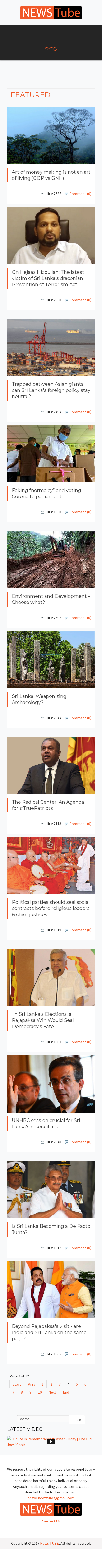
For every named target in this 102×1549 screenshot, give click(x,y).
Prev (31, 1384)
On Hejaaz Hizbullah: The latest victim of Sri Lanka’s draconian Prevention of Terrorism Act (48, 278)
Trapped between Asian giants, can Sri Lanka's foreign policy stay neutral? (51, 390)
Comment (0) (80, 193)
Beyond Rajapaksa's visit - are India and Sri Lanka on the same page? (49, 1332)
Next (52, 1392)
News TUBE (49, 1543)
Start (17, 1384)
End (66, 1392)
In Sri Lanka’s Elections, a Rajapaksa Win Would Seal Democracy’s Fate (43, 1020)
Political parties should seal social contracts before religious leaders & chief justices (51, 908)
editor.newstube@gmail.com (51, 1497)
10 (40, 1392)
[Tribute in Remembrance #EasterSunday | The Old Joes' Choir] (51, 1441)
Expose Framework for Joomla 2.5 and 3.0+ (51, 12)
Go (78, 1419)
